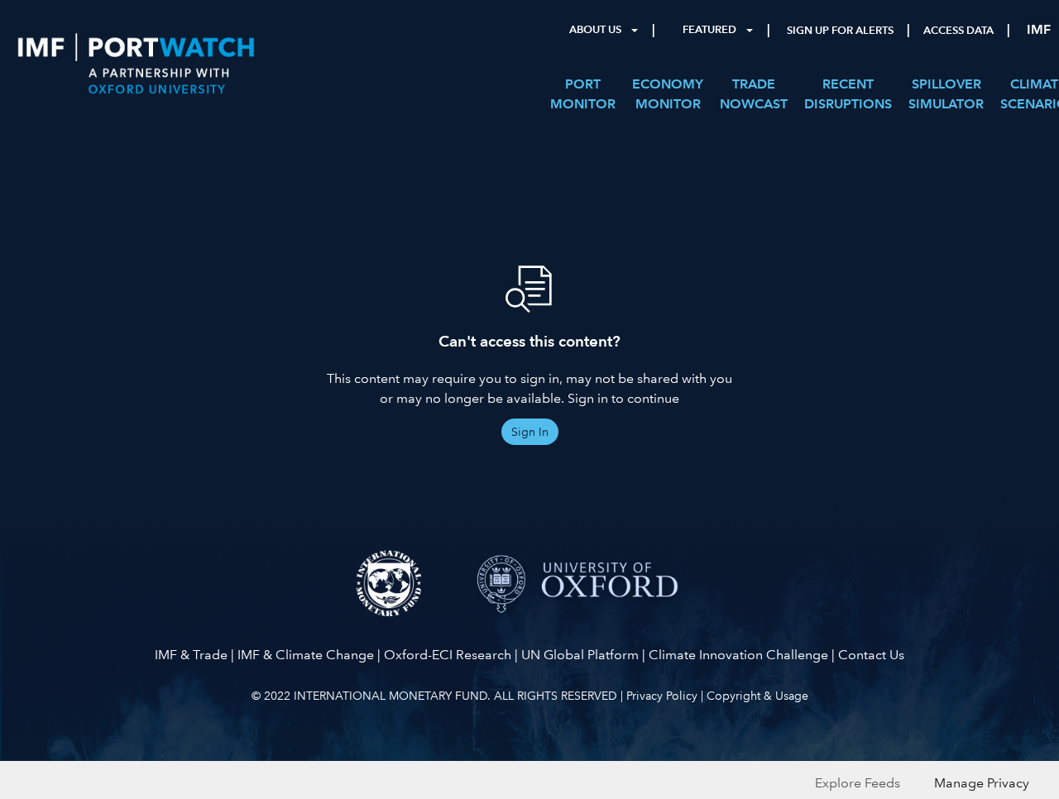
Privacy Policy (661, 695)
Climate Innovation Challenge (738, 655)
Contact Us (871, 655)
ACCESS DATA (958, 30)
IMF (1039, 29)
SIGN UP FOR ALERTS (840, 30)
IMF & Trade (191, 655)
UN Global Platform (580, 655)
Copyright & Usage (757, 695)
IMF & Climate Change (305, 655)
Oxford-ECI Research (447, 655)
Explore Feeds (857, 783)
